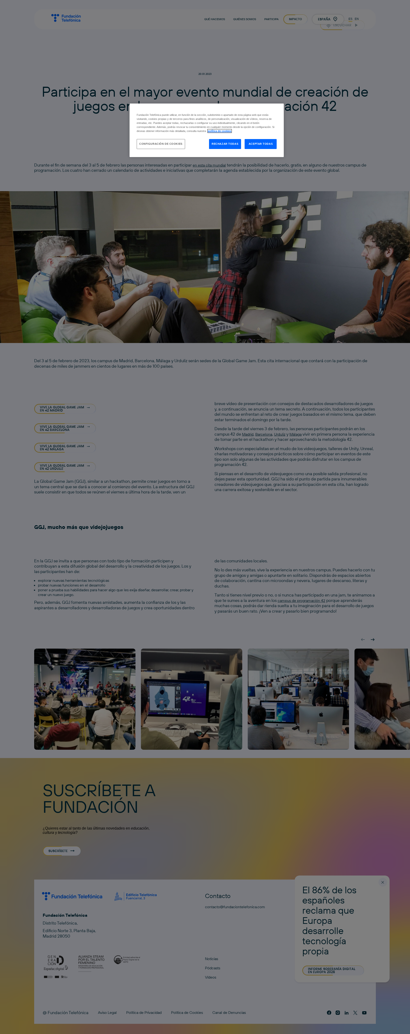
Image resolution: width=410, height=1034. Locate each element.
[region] (207, 130)
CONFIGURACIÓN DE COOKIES (160, 143)
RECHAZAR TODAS (225, 143)
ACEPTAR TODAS (261, 143)
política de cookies (219, 131)
